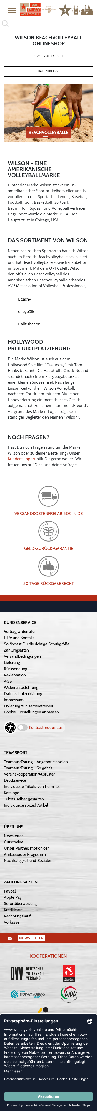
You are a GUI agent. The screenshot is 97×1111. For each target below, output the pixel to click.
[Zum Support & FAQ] (65, 9)
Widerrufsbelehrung (21, 687)
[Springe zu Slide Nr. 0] (45, 136)
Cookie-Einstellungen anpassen (31, 712)
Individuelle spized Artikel (26, 805)
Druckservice (15, 780)
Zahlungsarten (16, 650)
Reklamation (15, 675)
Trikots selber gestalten (24, 798)
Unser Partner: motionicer (26, 848)
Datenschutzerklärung (23, 693)
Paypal (10, 891)
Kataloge (11, 792)
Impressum (14, 699)
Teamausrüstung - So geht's (28, 767)
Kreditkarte (13, 909)
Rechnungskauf (17, 915)
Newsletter (13, 835)
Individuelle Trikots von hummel (32, 786)
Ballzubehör (48, 71)
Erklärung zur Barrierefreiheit (28, 706)
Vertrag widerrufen (20, 631)
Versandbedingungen (22, 656)
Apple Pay (13, 897)
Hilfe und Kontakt (19, 637)
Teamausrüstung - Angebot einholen (36, 761)
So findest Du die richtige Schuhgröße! (37, 643)
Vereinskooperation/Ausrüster (29, 774)
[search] (48, 23)
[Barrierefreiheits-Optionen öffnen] (10, 727)
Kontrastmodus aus (46, 727)
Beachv (24, 299)
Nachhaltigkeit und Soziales (28, 860)
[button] (11, 10)
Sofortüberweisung (20, 903)
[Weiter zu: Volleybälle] (48, 113)
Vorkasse (11, 922)
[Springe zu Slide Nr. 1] (51, 136)
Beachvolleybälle (48, 56)
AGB (8, 681)
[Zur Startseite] (36, 9)
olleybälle (26, 311)
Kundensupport (21, 458)
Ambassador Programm (25, 854)
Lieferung (12, 662)
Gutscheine (13, 841)
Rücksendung (15, 668)
